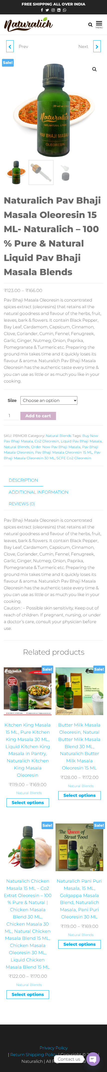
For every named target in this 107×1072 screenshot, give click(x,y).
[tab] (27, 480)
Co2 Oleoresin (47, 441)
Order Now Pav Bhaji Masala (55, 447)
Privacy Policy (54, 1047)
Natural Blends (58, 435)
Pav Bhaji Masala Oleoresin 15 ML (63, 452)
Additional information (38, 492)
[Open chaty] (93, 1059)
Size (12, 400)
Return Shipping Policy (34, 1054)
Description (23, 480)
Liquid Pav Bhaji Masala (81, 441)
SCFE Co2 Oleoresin (73, 458)
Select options (28, 802)
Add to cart (38, 415)
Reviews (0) (22, 503)
